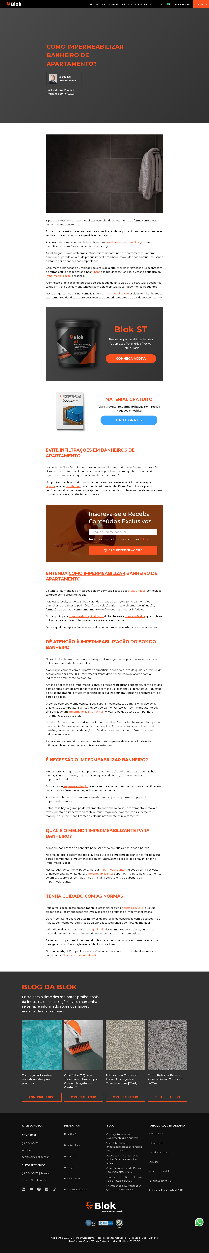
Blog (110, 1125)
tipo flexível (73, 486)
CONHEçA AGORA (131, 358)
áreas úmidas (136, 590)
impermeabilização (58, 275)
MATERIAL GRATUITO (129, 399)
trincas (95, 272)
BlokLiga (69, 1167)
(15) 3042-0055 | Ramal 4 (36, 1173)
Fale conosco (32, 1125)
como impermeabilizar (97, 573)
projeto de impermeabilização (124, 242)
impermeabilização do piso (86, 616)
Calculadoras (155, 1143)
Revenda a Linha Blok (160, 1181)
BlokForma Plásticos (75, 1189)
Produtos (72, 1125)
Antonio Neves (67, 80)
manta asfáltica (135, 616)
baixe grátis (129, 420)
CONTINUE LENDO (41, 1097)
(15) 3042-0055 (183, 4)
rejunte (50, 486)
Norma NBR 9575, (133, 907)
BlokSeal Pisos (72, 1145)
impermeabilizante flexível (86, 711)
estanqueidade (94, 929)
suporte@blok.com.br (34, 1180)
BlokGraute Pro (73, 1178)
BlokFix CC (70, 1156)
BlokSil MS (70, 1134)
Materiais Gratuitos (158, 1152)
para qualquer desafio (83, 955)
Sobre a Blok (155, 1133)
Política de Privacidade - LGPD (165, 1190)
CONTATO (201, 4)
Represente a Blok (159, 1171)
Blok (65, 955)
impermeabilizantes (113, 869)
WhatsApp (28, 1150)
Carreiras (153, 1162)
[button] (97, 4)
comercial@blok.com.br (35, 1157)
